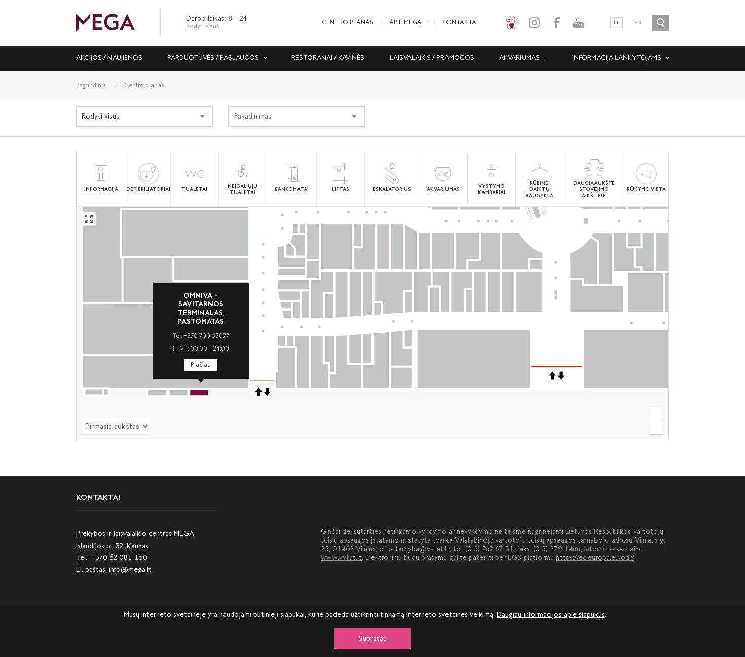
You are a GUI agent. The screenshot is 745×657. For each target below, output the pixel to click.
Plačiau (201, 364)
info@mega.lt (130, 569)
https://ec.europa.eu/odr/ (595, 557)
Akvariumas (519, 57)
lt (616, 23)
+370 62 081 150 (119, 557)
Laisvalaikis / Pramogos (432, 57)
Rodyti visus (202, 26)
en (637, 23)
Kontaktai (460, 22)
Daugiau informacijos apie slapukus (551, 614)
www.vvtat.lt (341, 557)
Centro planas (348, 22)
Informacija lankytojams (616, 57)
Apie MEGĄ (405, 22)
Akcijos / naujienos (109, 57)
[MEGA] (105, 22)
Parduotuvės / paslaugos (213, 57)
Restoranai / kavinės (327, 57)
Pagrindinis (91, 85)
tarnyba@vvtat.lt (422, 549)
